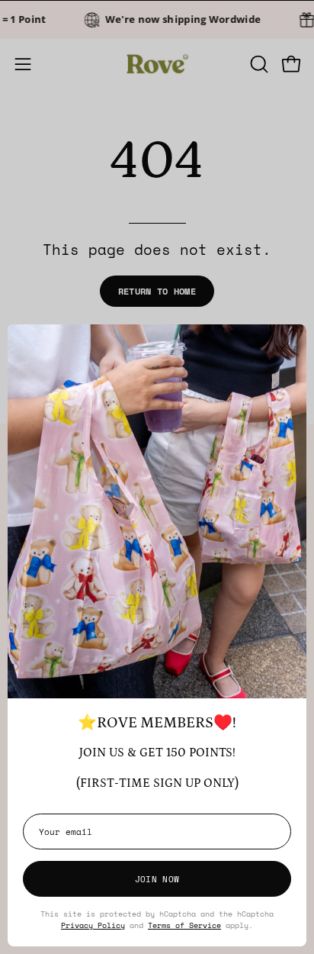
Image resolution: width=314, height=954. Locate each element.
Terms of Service (184, 925)
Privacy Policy (93, 925)
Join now (157, 878)
